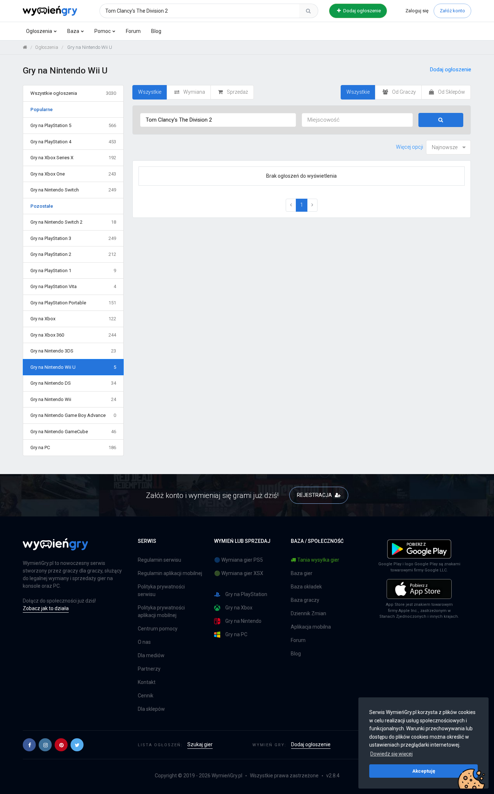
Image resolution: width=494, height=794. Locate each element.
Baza (73, 31)
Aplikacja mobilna (311, 627)
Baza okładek (306, 587)
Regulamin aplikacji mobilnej (170, 573)
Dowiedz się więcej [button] (391, 754)
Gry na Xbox (73, 318)
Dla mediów (151, 655)
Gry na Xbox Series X (73, 157)
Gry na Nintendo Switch (73, 190)
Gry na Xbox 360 (73, 335)
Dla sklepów (151, 709)
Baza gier (301, 573)
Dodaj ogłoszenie (361, 10)
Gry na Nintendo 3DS (73, 351)
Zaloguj (417, 10)
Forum (133, 31)
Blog (156, 31)
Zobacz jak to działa (46, 608)
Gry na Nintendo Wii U (73, 367)
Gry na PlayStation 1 (73, 270)
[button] (29, 744)
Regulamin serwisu (159, 560)
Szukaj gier (200, 744)
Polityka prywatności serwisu (161, 590)
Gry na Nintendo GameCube (73, 431)
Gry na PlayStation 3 (73, 238)
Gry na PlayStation (246, 594)
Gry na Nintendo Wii (73, 399)
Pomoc (102, 31)
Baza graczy (305, 600)
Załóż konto (452, 10)
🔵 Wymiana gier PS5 (238, 560)
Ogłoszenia (39, 31)
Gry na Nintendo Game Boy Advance (73, 415)
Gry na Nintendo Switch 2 (73, 222)
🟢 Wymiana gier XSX (238, 573)
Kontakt (147, 682)
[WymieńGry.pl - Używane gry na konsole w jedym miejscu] (55, 548)
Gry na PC (73, 447)
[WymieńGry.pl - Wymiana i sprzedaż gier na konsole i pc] (50, 10)
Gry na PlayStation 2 (73, 254)
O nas (144, 642)
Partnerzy (149, 669)
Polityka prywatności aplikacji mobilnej (161, 611)
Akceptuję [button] (423, 771)
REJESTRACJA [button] (315, 495)
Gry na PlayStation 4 (73, 141)
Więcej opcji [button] (409, 147)
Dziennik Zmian (308, 613)
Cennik (145, 695)
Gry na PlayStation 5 (73, 125)
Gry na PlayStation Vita (73, 286)
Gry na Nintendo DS (73, 383)
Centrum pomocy (158, 629)
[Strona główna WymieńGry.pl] (25, 47)
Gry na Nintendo (243, 621)
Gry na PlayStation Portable (73, 302)
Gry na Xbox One (73, 174)
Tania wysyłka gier (318, 560)
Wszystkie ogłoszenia (73, 93)
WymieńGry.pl (227, 775)
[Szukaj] (308, 11)
